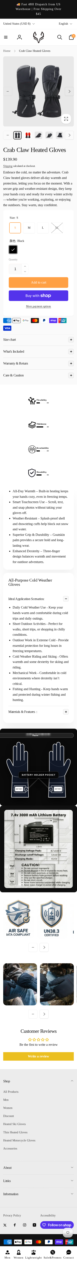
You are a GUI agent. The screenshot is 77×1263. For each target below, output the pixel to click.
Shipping (7, 166)
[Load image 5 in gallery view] (59, 135)
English (63, 23)
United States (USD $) (17, 23)
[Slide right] (69, 91)
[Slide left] (7, 91)
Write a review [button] (38, 1056)
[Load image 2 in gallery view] (28, 135)
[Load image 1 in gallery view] (17, 135)
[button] (5, 37)
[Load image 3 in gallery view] (38, 135)
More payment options (38, 306)
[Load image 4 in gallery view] (49, 135)
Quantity (13, 259)
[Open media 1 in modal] (38, 91)
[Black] (13, 249)
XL (57, 227)
